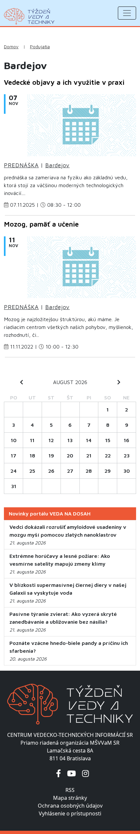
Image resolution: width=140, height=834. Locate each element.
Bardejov (57, 165)
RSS (70, 790)
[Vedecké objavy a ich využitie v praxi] (81, 127)
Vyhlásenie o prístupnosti (70, 813)
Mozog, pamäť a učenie (41, 224)
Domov (11, 46)
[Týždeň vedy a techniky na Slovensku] (29, 16)
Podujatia (40, 46)
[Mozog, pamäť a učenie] (81, 269)
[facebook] (58, 773)
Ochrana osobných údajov (70, 805)
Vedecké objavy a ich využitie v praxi (64, 82)
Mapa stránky (70, 797)
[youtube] (71, 773)
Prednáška (21, 165)
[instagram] (85, 773)
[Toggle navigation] (127, 13)
